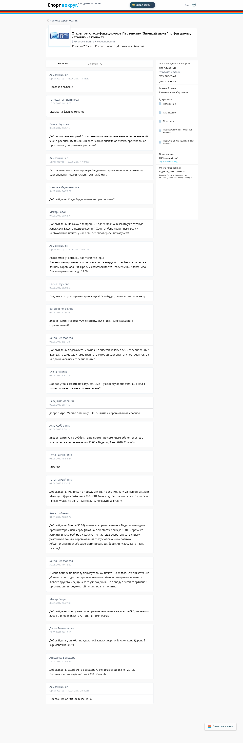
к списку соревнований (64, 20)
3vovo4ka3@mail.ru (170, 72)
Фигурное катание (89, 3)
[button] (220, 726)
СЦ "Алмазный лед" (168, 162)
